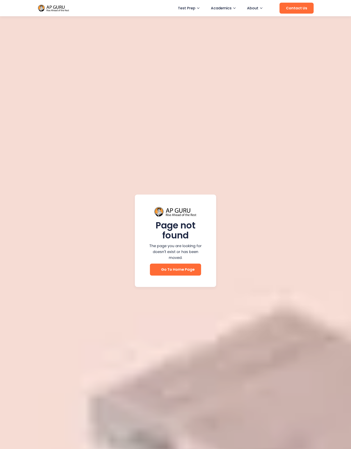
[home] (53, 8)
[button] (188, 8)
